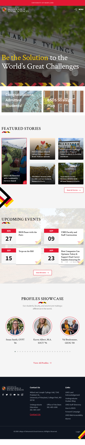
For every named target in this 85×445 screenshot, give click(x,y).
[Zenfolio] (22, 395)
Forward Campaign (72, 411)
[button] (15, 352)
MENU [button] (81, 9)
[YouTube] (14, 395)
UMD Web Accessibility (74, 415)
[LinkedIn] (18, 395)
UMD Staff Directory (73, 404)
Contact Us (35, 414)
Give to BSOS (70, 408)
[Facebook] (3, 395)
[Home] (14, 388)
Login (78, 431)
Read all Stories (72, 190)
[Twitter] (6, 395)
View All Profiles (41, 363)
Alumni (68, 418)
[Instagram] (10, 395)
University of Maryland (42, 3)
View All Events (41, 273)
